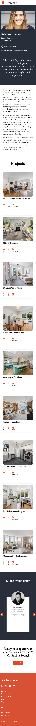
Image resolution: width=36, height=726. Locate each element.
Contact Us (5, 715)
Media (3, 699)
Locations (4, 691)
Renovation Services (7, 694)
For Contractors (6, 696)
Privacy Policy (5, 713)
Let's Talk (18, 663)
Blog (2, 702)
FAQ (2, 707)
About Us (4, 710)
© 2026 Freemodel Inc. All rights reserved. (12, 722)
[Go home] (9, 680)
